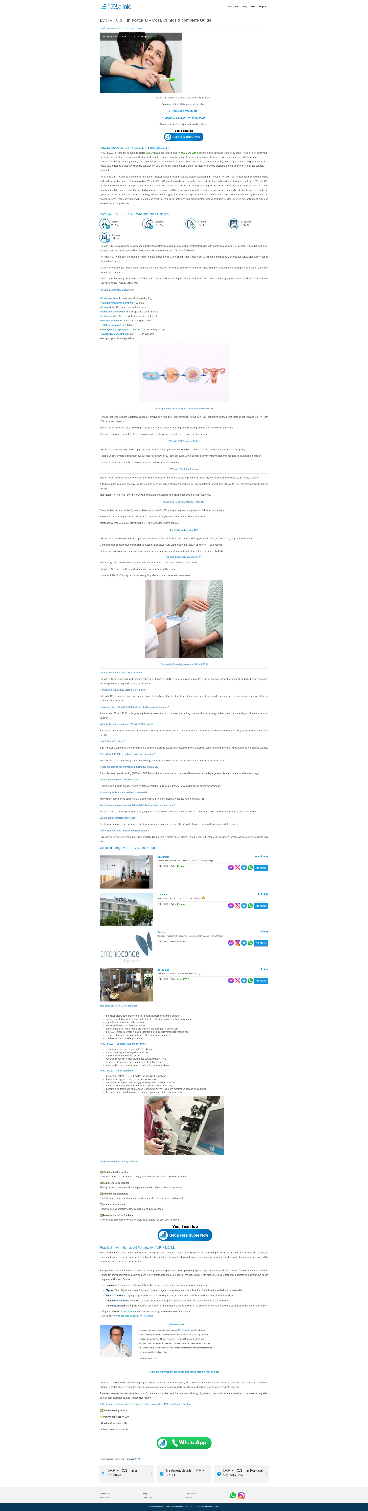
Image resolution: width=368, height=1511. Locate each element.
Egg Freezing (131, 1404)
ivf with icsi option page (125, 1316)
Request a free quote (184, 111)
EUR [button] (253, 6)
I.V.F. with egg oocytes (151, 1404)
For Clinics (147, 1498)
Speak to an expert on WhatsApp (184, 117)
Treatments (191, 1494)
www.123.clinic (195, 1507)
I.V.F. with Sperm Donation (177, 1404)
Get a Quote (233, 6)
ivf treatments (127, 1311)
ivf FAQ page (146, 1316)
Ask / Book (261, 868)
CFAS (137, 1459)
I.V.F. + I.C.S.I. (129, 28)
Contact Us (104, 1494)
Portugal (139, 28)
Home (102, 28)
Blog (245, 6)
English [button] (262, 6)
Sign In (189, 1498)
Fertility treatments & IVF (114, 28)
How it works (105, 1498)
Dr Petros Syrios (185, 1330)
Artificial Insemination (111, 1404)
